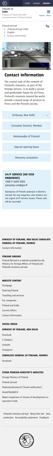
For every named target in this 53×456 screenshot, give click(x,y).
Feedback (44, 417)
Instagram (7, 349)
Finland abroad (9, 25)
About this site (37, 413)
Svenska (36, 3)
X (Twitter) (7, 339)
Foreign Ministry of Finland (15, 377)
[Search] (41, 12)
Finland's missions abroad (15, 413)
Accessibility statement (26, 417)
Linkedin (6, 344)
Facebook (6, 334)
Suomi (27, 3)
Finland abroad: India (17, 29)
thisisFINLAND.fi (10, 392)
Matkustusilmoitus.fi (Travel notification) (22, 387)
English (11, 32)
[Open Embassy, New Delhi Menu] (47, 115)
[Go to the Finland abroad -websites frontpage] (4, 3)
